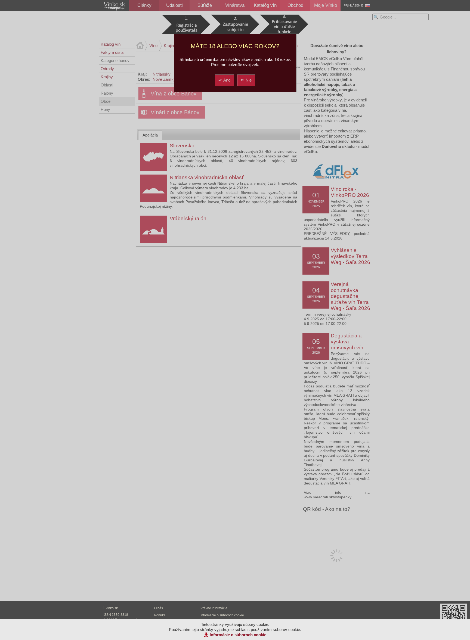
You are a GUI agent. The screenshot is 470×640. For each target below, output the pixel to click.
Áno (226, 80)
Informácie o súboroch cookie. (238, 634)
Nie (249, 80)
